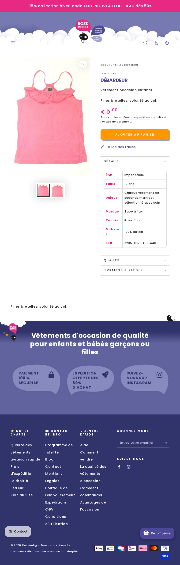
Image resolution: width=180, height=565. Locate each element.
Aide (84, 445)
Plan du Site (22, 495)
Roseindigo (30, 545)
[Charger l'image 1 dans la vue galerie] (43, 190)
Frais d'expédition (137, 117)
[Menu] (13, 43)
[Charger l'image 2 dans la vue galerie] (57, 190)
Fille (118, 65)
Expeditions (56, 502)
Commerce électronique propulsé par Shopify (44, 551)
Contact (53, 466)
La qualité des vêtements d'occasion (93, 473)
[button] (145, 43)
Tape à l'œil (108, 73)
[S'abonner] (167, 442)
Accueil (107, 65)
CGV (49, 509)
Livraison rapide (25, 459)
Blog (49, 459)
